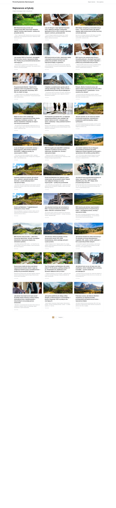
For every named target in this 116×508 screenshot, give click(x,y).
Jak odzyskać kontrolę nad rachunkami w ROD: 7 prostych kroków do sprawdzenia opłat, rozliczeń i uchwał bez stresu (57, 208)
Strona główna (100, 2)
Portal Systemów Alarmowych (23, 2)
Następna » (61, 317)
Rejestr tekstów (91, 2)
